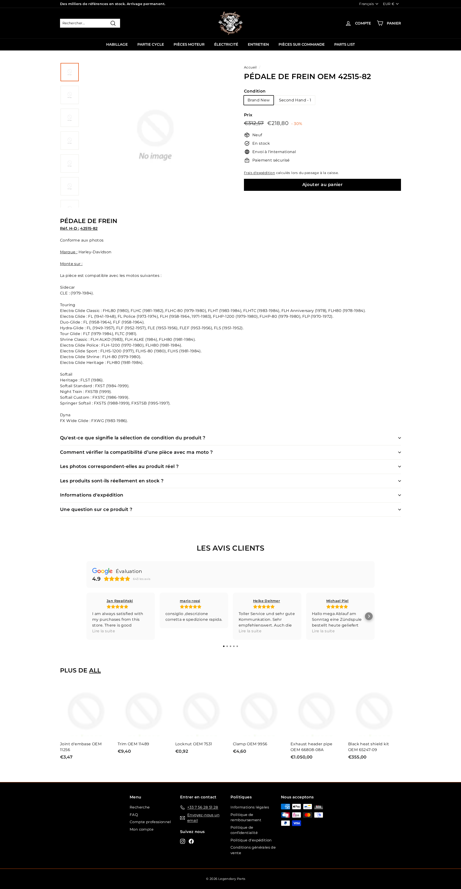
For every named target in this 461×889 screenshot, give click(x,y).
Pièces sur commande (302, 44)
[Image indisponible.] (70, 72)
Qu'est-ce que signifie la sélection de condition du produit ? (133, 438)
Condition (255, 91)
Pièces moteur (189, 44)
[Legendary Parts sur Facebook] (191, 841)
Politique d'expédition (251, 840)
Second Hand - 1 (295, 100)
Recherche (140, 807)
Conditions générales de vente (253, 850)
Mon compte (141, 829)
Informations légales (249, 807)
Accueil (250, 67)
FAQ (134, 814)
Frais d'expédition (259, 173)
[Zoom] (155, 140)
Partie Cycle (150, 44)
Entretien (258, 44)
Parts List (344, 44)
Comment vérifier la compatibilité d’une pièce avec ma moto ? (136, 452)
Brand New (259, 100)
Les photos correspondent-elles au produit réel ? (119, 466)
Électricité (226, 44)
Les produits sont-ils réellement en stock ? (112, 481)
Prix (248, 114)
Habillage (117, 44)
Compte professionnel (150, 822)
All (95, 670)
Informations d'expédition (91, 495)
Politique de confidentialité (244, 830)
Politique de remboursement (245, 817)
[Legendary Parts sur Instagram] (182, 841)
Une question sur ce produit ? (96, 509)
